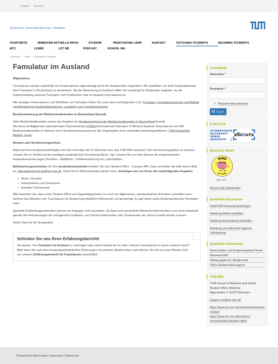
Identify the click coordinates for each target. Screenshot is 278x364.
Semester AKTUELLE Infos (57, 42)
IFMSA (91, 126)
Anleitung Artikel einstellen (226, 213)
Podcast (90, 48)
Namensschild (219, 255)
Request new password (233, 103)
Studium (95, 42)
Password (217, 88)
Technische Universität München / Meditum (37, 27)
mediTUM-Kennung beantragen (230, 205)
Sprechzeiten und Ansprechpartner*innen (236, 250)
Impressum (56, 355)
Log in (219, 111)
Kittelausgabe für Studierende (229, 260)
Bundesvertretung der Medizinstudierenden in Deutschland (117, 121)
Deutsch (39, 6)
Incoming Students (233, 42)
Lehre (39, 48)
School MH (116, 48)
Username (217, 74)
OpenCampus (40, 355)
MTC (13, 48)
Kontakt (159, 42)
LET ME (64, 48)
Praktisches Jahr (127, 42)
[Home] (259, 25)
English (25, 6)
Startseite (18, 42)
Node (27, 56)
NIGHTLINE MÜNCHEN (225, 188)
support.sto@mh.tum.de (225, 299)
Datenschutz (72, 355)
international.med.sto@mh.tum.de (39, 171)
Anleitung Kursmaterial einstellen (231, 220)
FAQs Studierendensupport (227, 264)
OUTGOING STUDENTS (192, 42)
